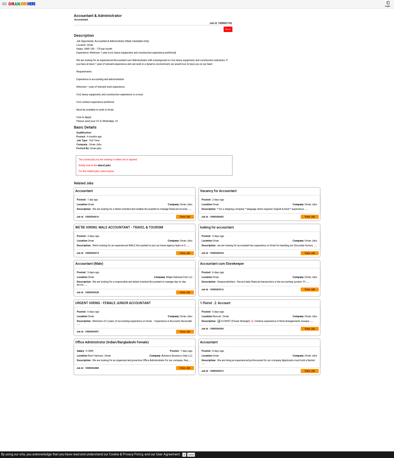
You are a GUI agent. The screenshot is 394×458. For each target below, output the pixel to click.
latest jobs (104, 165)
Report (228, 29)
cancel (191, 455)
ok (184, 455)
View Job (185, 216)
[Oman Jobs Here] (22, 5)
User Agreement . (168, 454)
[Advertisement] (281, 95)
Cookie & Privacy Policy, (127, 454)
